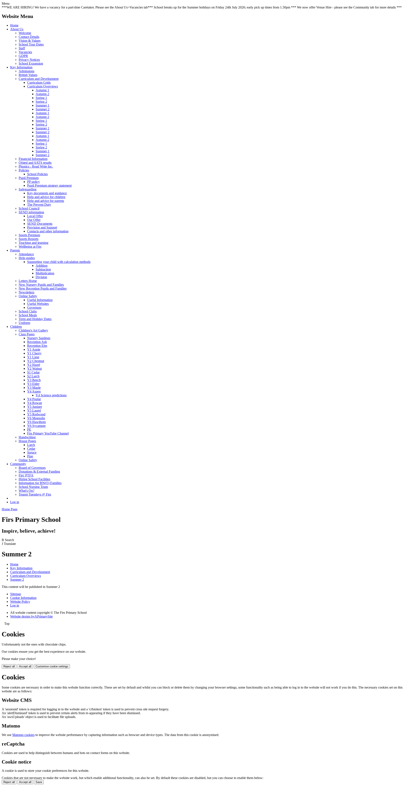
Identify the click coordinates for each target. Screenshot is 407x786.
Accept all (25, 666)
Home (14, 25)
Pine (30, 456)
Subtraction (43, 269)
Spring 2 (41, 101)
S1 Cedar (33, 372)
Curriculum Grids (39, 82)
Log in (14, 502)
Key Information (21, 67)
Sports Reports (28, 239)
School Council (29, 208)
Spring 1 (41, 98)
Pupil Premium (29, 178)
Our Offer (33, 220)
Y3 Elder (33, 384)
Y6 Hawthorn (36, 422)
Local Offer (35, 216)
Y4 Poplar (34, 399)
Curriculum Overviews (42, 86)
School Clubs (28, 311)
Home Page (9, 509)
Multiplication (45, 273)
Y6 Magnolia (36, 418)
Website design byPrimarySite (31, 616)
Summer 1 (42, 105)
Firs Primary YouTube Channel (48, 433)
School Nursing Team (33, 487)
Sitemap (15, 594)
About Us (16, 29)
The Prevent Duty (39, 204)
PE (29, 429)
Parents (15, 250)
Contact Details (29, 37)
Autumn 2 (42, 94)
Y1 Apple (33, 349)
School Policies (37, 174)
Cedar (31, 448)
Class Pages (27, 334)
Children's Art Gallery (33, 330)
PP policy (33, 181)
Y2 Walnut (34, 368)
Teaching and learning (33, 242)
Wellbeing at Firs (30, 246)
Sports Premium (29, 235)
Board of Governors (32, 467)
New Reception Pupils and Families (43, 288)
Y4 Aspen (34, 391)
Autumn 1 (42, 90)
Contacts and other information (47, 231)
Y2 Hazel (33, 365)
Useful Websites (38, 304)
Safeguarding (27, 189)
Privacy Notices (29, 59)
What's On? (26, 490)
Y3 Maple (34, 387)
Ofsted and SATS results (35, 162)
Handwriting (27, 437)
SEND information (31, 212)
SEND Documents (39, 223)
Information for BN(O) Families (40, 483)
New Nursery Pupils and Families (41, 284)
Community (18, 464)
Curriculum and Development (39, 79)
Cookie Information (23, 598)
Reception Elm (37, 345)
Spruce (31, 452)
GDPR (23, 56)
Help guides (27, 258)
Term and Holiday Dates (35, 319)
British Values (28, 75)
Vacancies (25, 52)
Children (16, 326)
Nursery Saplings (38, 338)
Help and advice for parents (45, 201)
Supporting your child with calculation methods (59, 262)
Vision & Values (29, 40)
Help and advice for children (46, 197)
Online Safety (28, 296)
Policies (24, 170)
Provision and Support (42, 227)
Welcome (25, 33)
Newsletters (26, 292)
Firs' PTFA (26, 475)
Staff (22, 48)
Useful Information (40, 300)
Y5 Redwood (36, 414)
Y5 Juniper (34, 406)
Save (39, 782)
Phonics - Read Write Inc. (36, 166)
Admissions (26, 71)
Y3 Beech (34, 380)
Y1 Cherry (34, 353)
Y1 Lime (33, 357)
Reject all (9, 666)
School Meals (28, 315)
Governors (34, 307)
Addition (41, 265)
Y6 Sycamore (36, 426)
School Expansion (31, 63)
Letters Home (28, 281)
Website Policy (20, 601)
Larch (31, 445)
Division (41, 277)
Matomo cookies (23, 735)
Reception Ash (37, 342)
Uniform (24, 323)
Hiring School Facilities (34, 479)
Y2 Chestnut (35, 361)
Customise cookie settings (52, 666)
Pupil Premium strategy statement (49, 185)
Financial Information (33, 159)
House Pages (27, 441)
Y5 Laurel (34, 410)
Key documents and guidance (47, 193)
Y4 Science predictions (51, 395)
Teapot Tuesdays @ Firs (35, 494)
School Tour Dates (31, 44)
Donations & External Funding (39, 471)
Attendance (26, 254)
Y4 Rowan (34, 403)
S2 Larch (33, 376)
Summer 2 (42, 109)
